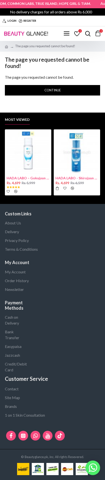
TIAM (82, 3)
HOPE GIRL (65, 3)
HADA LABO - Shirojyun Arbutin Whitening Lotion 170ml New (76, 178)
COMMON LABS (18, 3)
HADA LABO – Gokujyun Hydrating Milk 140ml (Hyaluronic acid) (28, 178)
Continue (52, 90)
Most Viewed (17, 119)
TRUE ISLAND (43, 3)
